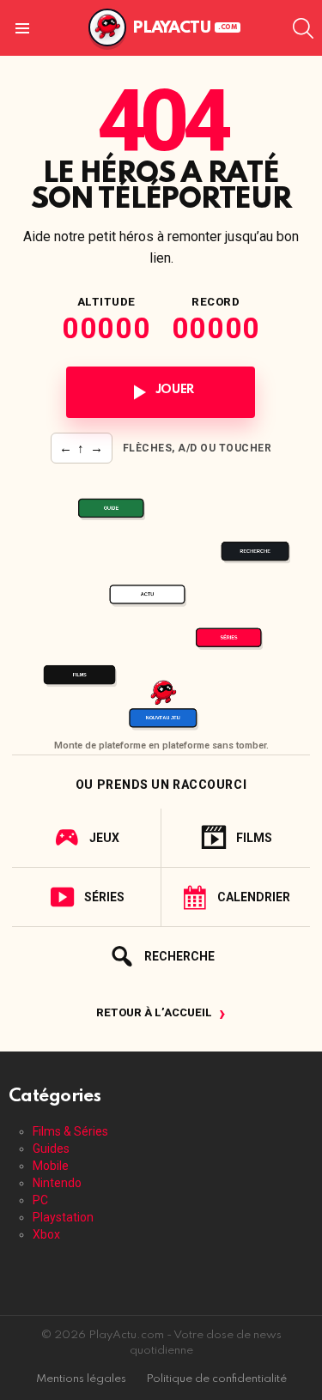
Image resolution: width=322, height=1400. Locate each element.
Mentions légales (81, 1379)
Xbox (46, 1234)
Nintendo (57, 1183)
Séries (104, 897)
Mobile (51, 1166)
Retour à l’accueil (161, 1013)
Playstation (63, 1217)
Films (254, 838)
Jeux (104, 838)
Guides (51, 1148)
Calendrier (253, 897)
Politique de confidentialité (216, 1379)
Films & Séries (70, 1131)
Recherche (179, 956)
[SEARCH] (303, 28)
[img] (161, 603)
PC (40, 1200)
